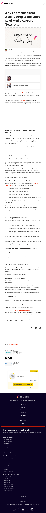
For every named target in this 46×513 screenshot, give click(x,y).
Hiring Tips (23, 418)
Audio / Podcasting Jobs (8, 460)
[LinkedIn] (23, 509)
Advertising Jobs (7, 482)
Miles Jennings (12, 49)
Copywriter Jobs (7, 465)
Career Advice (23, 412)
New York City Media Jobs (9, 488)
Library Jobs (6, 448)
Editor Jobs (6, 469)
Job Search (23, 404)
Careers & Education (11, 9)
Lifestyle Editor (15, 351)
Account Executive (16, 362)
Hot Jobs (23, 407)
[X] (18, 509)
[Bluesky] (27, 509)
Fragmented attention (12, 141)
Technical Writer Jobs (8, 461)
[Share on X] (31, 328)
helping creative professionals (26, 243)
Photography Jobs (7, 443)
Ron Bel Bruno (19, 375)
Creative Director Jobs (8, 478)
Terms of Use (23, 496)
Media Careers (23, 420)
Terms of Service (23, 498)
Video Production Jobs (8, 458)
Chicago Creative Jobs (8, 484)
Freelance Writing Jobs (8, 471)
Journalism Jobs (7, 450)
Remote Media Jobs (8, 439)
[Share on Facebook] (35, 328)
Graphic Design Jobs (8, 441)
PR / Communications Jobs (9, 452)
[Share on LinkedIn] (40, 328)
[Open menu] (43, 3)
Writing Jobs (6, 445)
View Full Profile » (33, 380)
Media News (23, 415)
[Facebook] (14, 509)
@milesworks (10, 50)
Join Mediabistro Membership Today (23, 384)
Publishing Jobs (7, 467)
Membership (23, 409)
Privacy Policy (23, 501)
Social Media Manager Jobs (9, 463)
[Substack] (32, 509)
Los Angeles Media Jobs (8, 486)
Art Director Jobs (7, 480)
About (23, 423)
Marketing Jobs (7, 447)
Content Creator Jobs (8, 476)
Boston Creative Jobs (8, 490)
